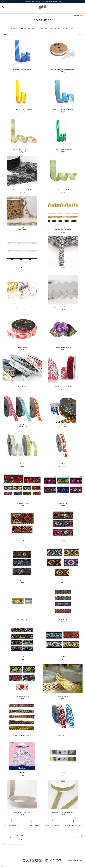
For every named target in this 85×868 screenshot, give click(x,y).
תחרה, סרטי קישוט (44, 28)
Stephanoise (63, 306)
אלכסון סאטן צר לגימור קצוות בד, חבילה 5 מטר (63, 149)
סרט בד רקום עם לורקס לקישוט (22, 658)
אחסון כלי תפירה (14, 28)
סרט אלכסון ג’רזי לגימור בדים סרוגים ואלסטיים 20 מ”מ (63, 812)
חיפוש (81, 851)
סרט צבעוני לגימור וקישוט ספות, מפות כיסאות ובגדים (22, 735)
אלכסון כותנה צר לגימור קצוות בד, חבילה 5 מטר (22, 109)
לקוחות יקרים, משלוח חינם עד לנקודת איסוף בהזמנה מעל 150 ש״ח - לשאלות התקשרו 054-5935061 (42, 1)
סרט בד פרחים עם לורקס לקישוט (22, 503)
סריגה (50, 11)
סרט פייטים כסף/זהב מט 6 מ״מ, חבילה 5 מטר (22, 307)
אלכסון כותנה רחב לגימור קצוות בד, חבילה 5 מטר (63, 109)
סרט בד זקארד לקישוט (22, 386)
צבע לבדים (31, 11)
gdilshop (22, 68)
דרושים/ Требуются (79, 837)
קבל (42, 864)
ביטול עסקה (80, 847)
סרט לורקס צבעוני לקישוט (22, 426)
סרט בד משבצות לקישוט (22, 347)
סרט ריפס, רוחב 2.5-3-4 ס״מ (63, 189)
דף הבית (73, 11)
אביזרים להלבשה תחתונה (33, 28)
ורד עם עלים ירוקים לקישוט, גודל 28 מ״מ (63, 347)
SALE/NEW (17, 11)
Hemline (22, 772)
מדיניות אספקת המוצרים (78, 845)
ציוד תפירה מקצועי (56, 11)
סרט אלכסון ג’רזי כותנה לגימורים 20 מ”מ (22, 812)
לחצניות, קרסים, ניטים (55, 28)
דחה (29, 864)
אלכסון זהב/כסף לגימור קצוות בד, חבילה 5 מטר (22, 149)
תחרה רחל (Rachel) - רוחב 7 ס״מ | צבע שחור (22, 189)
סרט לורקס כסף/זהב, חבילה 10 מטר (63, 773)
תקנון (81, 841)
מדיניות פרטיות (26, 861)
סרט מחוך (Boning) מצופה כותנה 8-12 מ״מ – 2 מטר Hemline (22, 773)
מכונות (68, 11)
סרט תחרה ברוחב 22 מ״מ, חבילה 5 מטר (63, 386)
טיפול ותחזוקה (24, 11)
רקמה (45, 11)
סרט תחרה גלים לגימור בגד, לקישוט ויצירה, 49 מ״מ (63, 307)
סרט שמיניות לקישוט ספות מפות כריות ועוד (62, 269)
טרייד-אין (81, 839)
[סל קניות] (3, 7)
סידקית (63, 11)
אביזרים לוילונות (23, 28)
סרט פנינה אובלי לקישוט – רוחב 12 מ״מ (63, 229)
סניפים (11, 11)
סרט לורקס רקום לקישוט (63, 658)
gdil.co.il (22, 267)
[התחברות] (5, 6)
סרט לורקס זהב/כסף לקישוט (63, 696)
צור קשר (81, 855)
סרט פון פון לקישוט (22, 229)
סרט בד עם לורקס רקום (22, 464)
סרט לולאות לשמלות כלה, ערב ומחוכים (22, 269)
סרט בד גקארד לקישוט (62, 464)
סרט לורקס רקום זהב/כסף (22, 619)
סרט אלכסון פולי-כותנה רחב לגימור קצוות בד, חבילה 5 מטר (63, 69)
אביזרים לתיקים (65, 28)
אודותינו (81, 853)
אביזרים (40, 11)
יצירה (36, 11)
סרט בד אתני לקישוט (63, 426)
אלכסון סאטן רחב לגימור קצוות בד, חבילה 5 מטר (22, 69)
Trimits (62, 68)
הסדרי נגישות (80, 849)
